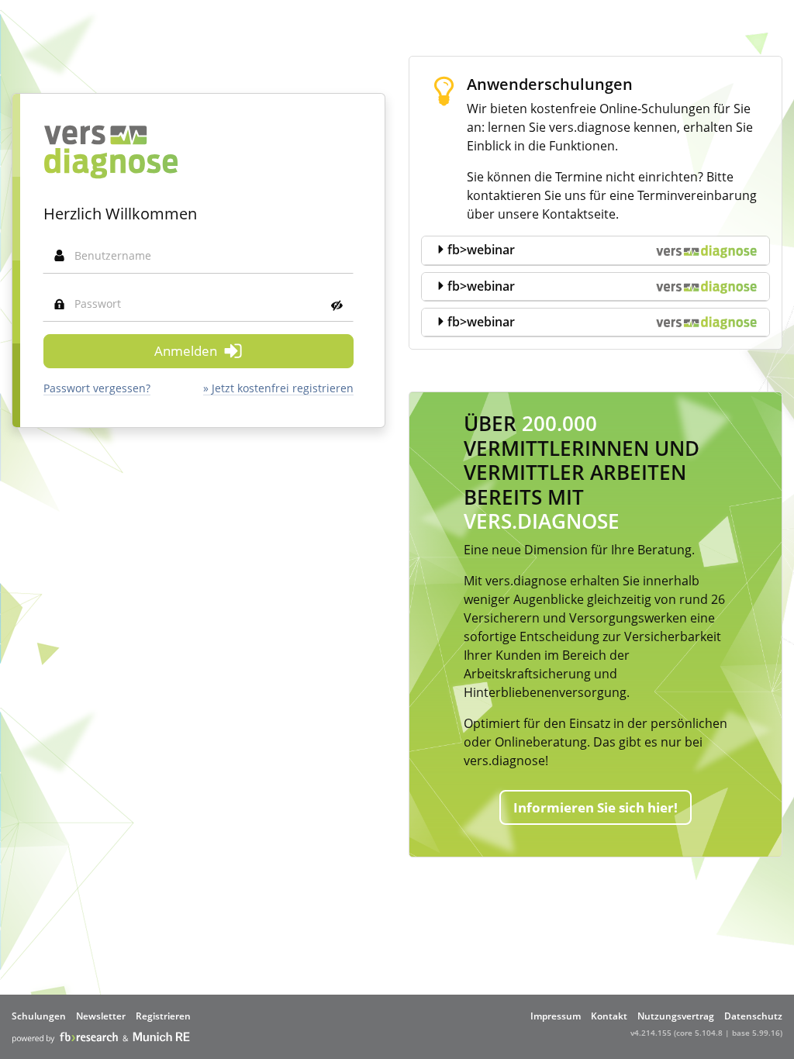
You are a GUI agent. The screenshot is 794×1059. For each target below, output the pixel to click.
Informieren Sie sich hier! (595, 807)
